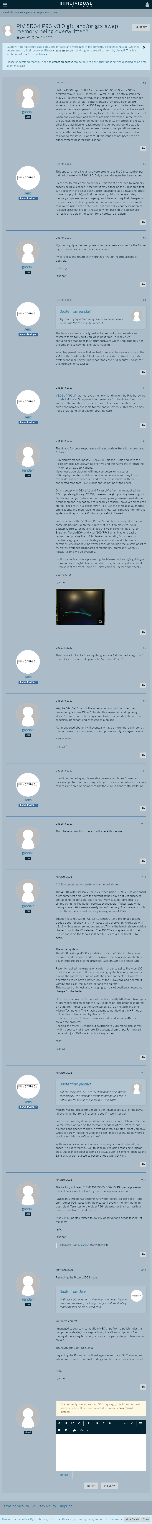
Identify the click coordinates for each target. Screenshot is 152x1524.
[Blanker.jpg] (80, 607)
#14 (143, 1270)
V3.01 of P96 (64, 396)
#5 (144, 388)
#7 (144, 648)
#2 (144, 164)
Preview (109, 1485)
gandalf (25, 37)
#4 (144, 300)
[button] (5, 5)
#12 (143, 1073)
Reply (91, 1485)
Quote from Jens (73, 1292)
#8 (144, 701)
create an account (64, 50)
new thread (126, 1408)
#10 (143, 824)
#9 (144, 771)
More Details (132, 1519)
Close (146, 1519)
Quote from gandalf (75, 311)
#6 (144, 441)
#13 (143, 1180)
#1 (144, 83)
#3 (144, 238)
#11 (143, 877)
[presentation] (101, 1452)
